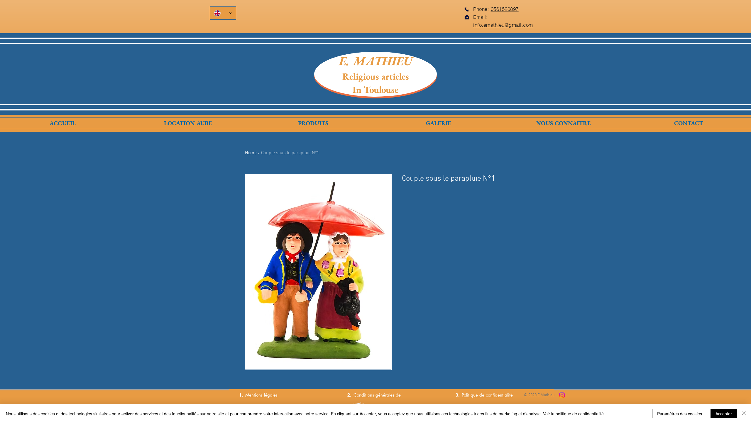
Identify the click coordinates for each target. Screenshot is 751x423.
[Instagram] (562, 395)
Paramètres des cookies (679, 414)
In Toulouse (375, 89)
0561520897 (505, 9)
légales (270, 395)
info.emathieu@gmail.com (503, 25)
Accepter (724, 414)
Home (251, 153)
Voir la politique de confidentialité (573, 414)
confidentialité (499, 395)
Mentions (254, 395)
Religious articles (375, 76)
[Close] (743, 413)
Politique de (474, 395)
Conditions (363, 395)
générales (384, 395)
